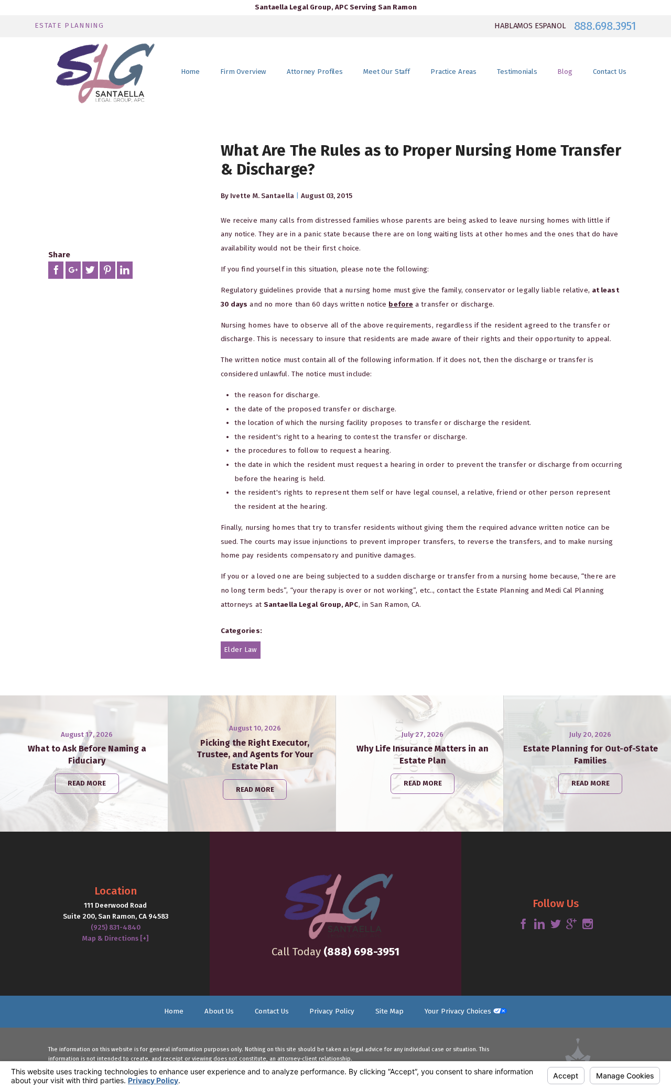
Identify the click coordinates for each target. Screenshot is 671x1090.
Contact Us (272, 1011)
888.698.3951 (605, 26)
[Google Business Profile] (571, 924)
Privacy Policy (331, 1011)
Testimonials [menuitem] (517, 72)
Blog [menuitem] (564, 72)
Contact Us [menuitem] (609, 72)
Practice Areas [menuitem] (453, 72)
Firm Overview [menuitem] (243, 72)
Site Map (389, 1011)
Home (173, 1011)
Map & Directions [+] (115, 938)
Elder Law (240, 650)
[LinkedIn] (539, 924)
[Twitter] (555, 924)
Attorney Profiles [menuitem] (315, 72)
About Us (219, 1011)
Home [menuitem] (190, 72)
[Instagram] (587, 924)
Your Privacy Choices (459, 1011)
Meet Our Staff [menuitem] (386, 72)
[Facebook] (523, 924)
